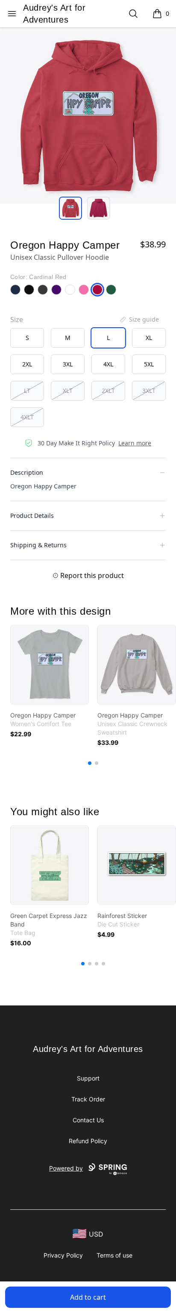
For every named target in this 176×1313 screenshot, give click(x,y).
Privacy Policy (63, 1255)
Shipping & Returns (38, 545)
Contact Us (88, 1120)
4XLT (27, 417)
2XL (27, 364)
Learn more (134, 443)
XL (149, 338)
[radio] (27, 338)
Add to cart (88, 1297)
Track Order (88, 1099)
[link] (49, 664)
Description (26, 472)
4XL (108, 364)
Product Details (32, 515)
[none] (139, 319)
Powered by (66, 1168)
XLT (68, 390)
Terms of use (114, 1255)
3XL (68, 364)
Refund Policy (88, 1141)
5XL (149, 364)
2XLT (108, 390)
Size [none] (16, 319)
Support (88, 1078)
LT (27, 390)
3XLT (148, 390)
